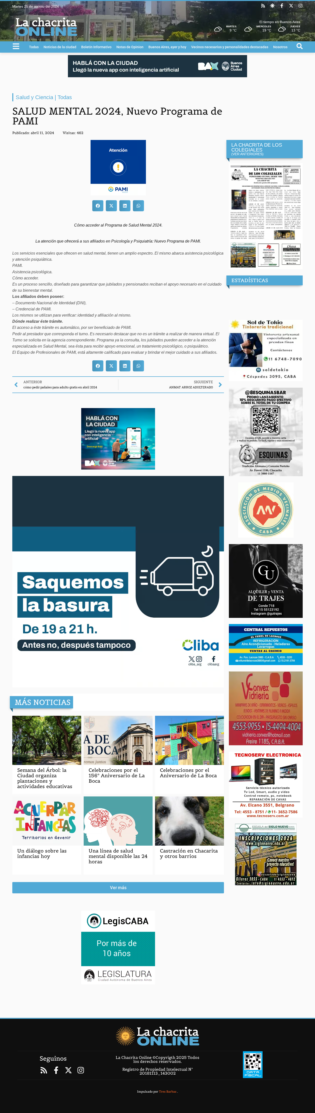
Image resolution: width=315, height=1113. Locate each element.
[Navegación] (16, 46)
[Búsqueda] (300, 46)
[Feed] (263, 5)
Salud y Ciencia (34, 97)
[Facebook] (282, 5)
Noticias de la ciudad (60, 47)
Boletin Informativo (96, 47)
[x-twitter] (291, 5)
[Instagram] (300, 5)
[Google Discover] (272, 5)
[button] (97, 205)
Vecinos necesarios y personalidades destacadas (229, 47)
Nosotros (280, 47)
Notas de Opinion (129, 47)
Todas (34, 47)
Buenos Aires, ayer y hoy (167, 47)
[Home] (157, 1036)
